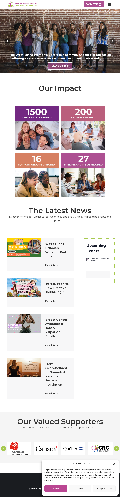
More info (50, 265)
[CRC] (100, 448)
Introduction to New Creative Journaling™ (57, 288)
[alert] (98, 259)
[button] (114, 463)
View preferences (104, 488)
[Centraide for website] (19, 448)
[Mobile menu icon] (110, 4)
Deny (80, 488)
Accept (56, 488)
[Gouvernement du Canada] (46, 448)
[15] (73, 448)
